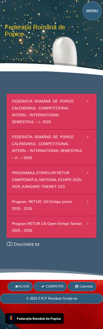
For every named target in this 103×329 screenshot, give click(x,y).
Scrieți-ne (70, 298)
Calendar (86, 286)
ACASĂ (23, 286)
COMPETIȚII (54, 286)
